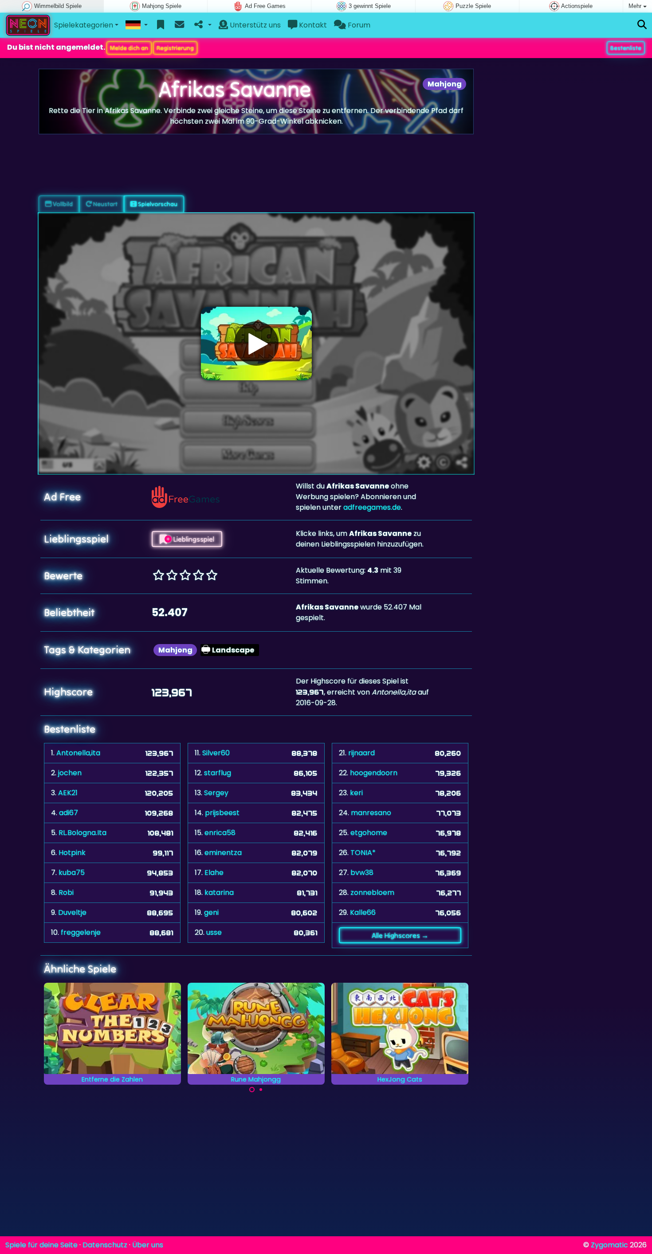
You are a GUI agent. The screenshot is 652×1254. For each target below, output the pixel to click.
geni (211, 912)
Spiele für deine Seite (41, 1245)
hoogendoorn (373, 773)
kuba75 (72, 872)
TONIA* (363, 853)
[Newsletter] (179, 25)
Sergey (216, 793)
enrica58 (220, 833)
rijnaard (361, 753)
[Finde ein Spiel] (642, 25)
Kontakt (312, 25)
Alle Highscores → (400, 935)
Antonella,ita (78, 753)
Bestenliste (625, 48)
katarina (219, 892)
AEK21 (68, 793)
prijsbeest (222, 813)
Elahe (214, 872)
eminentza (223, 853)
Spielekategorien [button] (83, 25)
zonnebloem (372, 892)
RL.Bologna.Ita (82, 833)
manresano (371, 813)
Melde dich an (129, 48)
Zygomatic (609, 1245)
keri (356, 793)
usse (214, 932)
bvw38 (361, 872)
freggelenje (81, 932)
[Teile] (202, 25)
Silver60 (216, 753)
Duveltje (72, 912)
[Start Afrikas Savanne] (256, 343)
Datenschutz (104, 1245)
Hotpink (72, 853)
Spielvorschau (157, 204)
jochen (70, 773)
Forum (358, 25)
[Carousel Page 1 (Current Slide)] (252, 1089)
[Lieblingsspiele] (160, 25)
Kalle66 (363, 912)
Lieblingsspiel (193, 539)
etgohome (368, 833)
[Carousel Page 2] (260, 1089)
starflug (217, 773)
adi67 (68, 813)
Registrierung (175, 48)
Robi (66, 892)
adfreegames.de (372, 507)
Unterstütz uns (254, 25)
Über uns (147, 1245)
